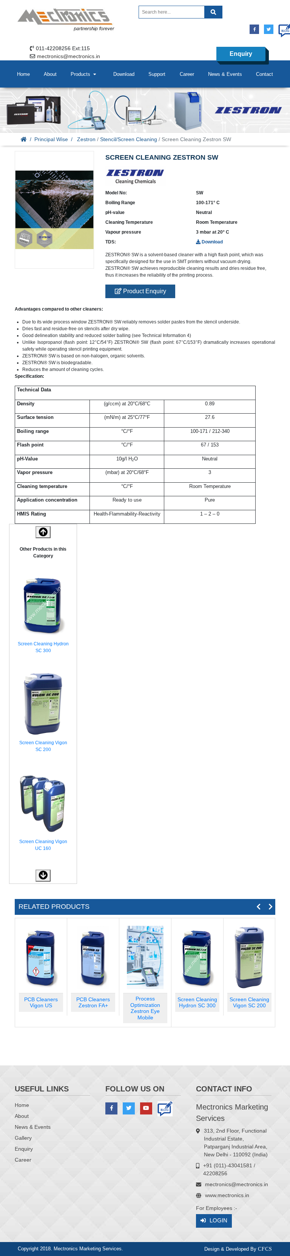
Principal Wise (51, 139)
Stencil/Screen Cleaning (128, 139)
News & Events (225, 74)
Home (23, 74)
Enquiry (241, 54)
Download (123, 74)
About (50, 74)
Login (218, 1220)
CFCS (265, 1249)
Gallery (23, 1138)
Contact (264, 74)
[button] (43, 876)
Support (156, 74)
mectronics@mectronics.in (68, 56)
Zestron (86, 139)
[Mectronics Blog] (283, 27)
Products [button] (82, 74)
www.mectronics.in (227, 1195)
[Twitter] (268, 29)
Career (187, 74)
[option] (43, 614)
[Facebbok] (254, 29)
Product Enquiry (144, 291)
